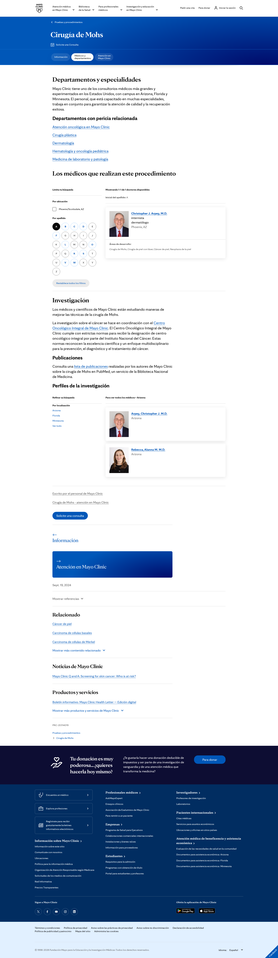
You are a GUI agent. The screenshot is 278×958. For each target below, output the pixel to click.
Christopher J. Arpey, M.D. (149, 213)
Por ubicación (60, 201)
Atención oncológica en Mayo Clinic (81, 127)
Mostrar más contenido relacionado (76, 650)
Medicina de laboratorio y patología (80, 159)
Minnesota (58, 420)
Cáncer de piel (62, 624)
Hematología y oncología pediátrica (80, 151)
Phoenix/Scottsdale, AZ (71, 209)
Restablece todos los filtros (71, 283)
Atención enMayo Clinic (104, 57)
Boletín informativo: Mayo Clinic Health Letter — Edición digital (94, 702)
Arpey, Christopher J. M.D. (149, 413)
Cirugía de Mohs (77, 34)
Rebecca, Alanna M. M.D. (148, 449)
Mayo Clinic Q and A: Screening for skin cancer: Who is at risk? (94, 676)
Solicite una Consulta (67, 44)
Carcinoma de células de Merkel (73, 642)
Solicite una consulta (70, 516)
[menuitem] (61, 57)
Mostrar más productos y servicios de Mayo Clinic (85, 710)
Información (60, 56)
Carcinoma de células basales (72, 633)
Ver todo (57, 425)
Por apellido (59, 218)
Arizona (56, 410)
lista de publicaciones (91, 366)
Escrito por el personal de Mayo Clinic (77, 493)
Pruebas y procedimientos (69, 22)
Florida (56, 415)
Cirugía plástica (64, 135)
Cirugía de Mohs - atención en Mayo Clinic (80, 502)
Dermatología (63, 143)
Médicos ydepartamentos (82, 57)
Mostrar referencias (65, 599)
